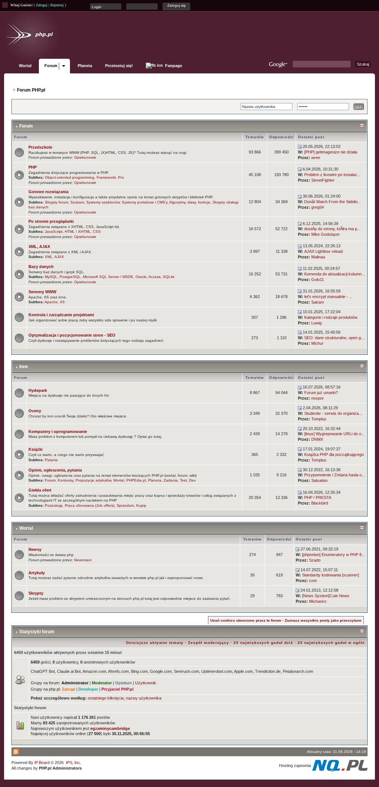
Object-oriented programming (69, 177)
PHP (32, 167)
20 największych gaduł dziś (263, 643)
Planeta (85, 65)
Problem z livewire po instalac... (332, 174)
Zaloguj (41, 5)
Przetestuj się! (119, 65)
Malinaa (318, 257)
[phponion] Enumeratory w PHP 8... (333, 554)
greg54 (317, 207)
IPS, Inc (73, 762)
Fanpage (173, 65)
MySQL (51, 277)
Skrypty (35, 593)
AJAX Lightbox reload (323, 251)
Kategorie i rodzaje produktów (331, 317)
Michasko (317, 601)
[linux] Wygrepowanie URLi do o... (334, 433)
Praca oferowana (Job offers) (89, 505)
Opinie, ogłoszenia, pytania (55, 470)
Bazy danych (41, 266)
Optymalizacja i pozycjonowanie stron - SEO (71, 335)
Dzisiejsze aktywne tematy (155, 643)
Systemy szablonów (103, 202)
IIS (62, 302)
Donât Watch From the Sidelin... (332, 201)
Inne (23, 366)
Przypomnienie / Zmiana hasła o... (334, 475)
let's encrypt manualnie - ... (328, 296)
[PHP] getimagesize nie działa (330, 152)
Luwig (316, 323)
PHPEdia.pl (136, 480)
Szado (315, 560)
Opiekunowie (85, 157)
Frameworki (106, 177)
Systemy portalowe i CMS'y (144, 202)
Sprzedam (125, 505)
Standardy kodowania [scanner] (330, 575)
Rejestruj (57, 5)
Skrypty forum (56, 202)
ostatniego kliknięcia (106, 698)
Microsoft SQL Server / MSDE (108, 277)
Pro (121, 177)
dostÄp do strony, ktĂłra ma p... (332, 228)
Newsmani (82, 560)
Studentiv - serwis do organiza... (333, 413)
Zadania (171, 480)
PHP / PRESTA (317, 497)
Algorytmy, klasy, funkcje (189, 202)
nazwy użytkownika (143, 698)
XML (49, 257)
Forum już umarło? (321, 392)
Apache (51, 302)
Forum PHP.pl (31, 90)
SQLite (169, 277)
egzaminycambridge (110, 728)
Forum (50, 65)
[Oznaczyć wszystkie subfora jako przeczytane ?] (19, 174)
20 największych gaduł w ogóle (331, 643)
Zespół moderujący (208, 643)
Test (183, 480)
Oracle (141, 277)
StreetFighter (323, 180)
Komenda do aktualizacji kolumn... (334, 274)
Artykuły (36, 573)
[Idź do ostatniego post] (300, 146)
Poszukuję (54, 505)
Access (154, 277)
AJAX (59, 257)
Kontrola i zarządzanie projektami (61, 315)
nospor (317, 398)
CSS (97, 231)
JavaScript (54, 231)
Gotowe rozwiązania (48, 191)
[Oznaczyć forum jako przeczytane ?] (19, 152)
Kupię (141, 505)
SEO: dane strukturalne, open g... (334, 337)
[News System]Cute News (325, 595)
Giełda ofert (39, 490)
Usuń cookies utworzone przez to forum (245, 620)
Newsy (34, 549)
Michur (317, 343)
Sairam (317, 302)
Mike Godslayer (325, 234)
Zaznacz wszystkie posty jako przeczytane (323, 620)
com (313, 580)
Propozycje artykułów (93, 480)
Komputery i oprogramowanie (57, 431)
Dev (192, 480)
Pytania (51, 460)
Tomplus (318, 419)
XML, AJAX (39, 246)
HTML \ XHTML (78, 231)
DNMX (317, 439)
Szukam (77, 202)
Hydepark (37, 390)
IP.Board (42, 762)
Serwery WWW (42, 292)
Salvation (319, 480)
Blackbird (319, 503)
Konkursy (65, 480)
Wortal (25, 65)
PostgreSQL (70, 277)
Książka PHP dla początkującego (334, 454)
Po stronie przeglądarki (51, 221)
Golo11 (317, 279)
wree (315, 157)
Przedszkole (40, 147)
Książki (35, 449)
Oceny (34, 411)
